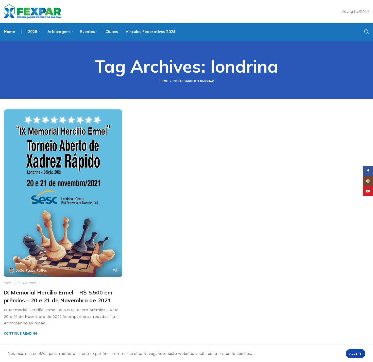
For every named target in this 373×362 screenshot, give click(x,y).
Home (163, 81)
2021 (7, 283)
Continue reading (21, 333)
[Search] (367, 32)
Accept (355, 353)
